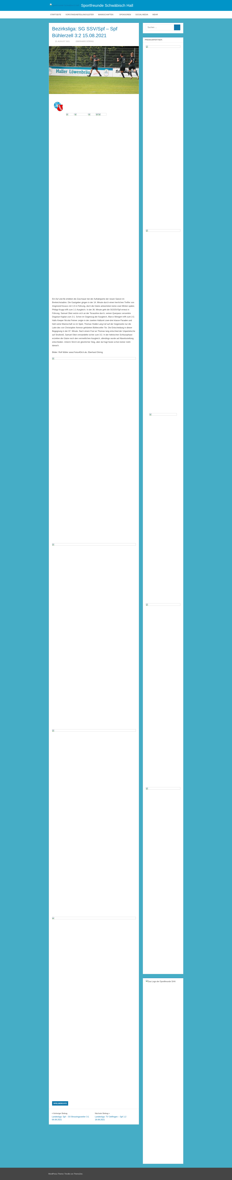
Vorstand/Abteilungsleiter (79, 15)
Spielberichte (60, 1103)
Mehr (155, 15)
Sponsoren (125, 15)
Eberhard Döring (85, 41)
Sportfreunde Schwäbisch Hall (107, 5)
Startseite (55, 15)
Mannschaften (105, 15)
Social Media (141, 15)
